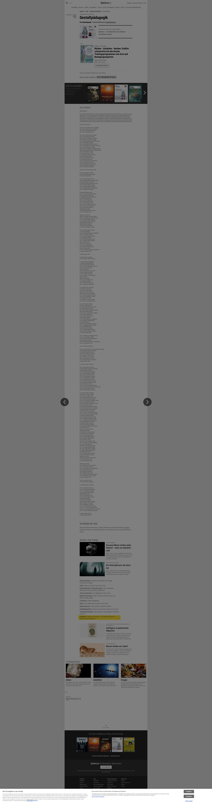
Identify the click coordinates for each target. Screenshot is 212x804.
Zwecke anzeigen (189, 801)
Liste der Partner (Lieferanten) (98, 796)
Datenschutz (30, 800)
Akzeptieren (188, 791)
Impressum (35, 800)
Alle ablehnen (189, 796)
